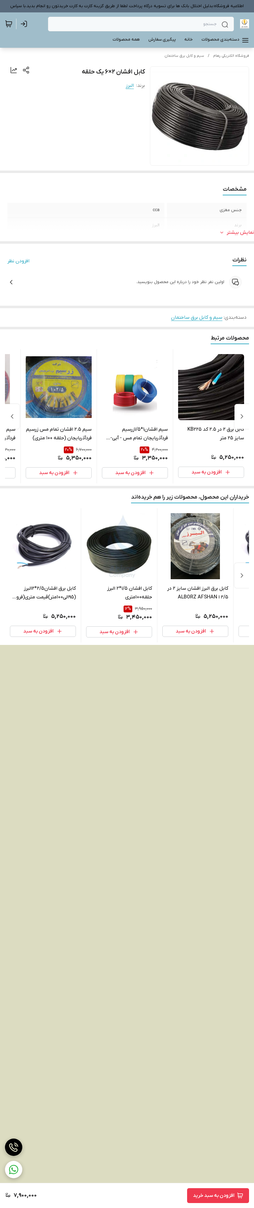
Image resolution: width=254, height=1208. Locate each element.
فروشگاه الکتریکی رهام (231, 55)
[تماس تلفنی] (13, 1147)
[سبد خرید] (8, 24)
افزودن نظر (18, 261)
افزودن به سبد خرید (213, 1195)
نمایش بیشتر (240, 232)
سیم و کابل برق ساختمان (184, 55)
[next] (12, 416)
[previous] (241, 416)
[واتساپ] (13, 1169)
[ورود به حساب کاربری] (25, 23)
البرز (130, 85)
